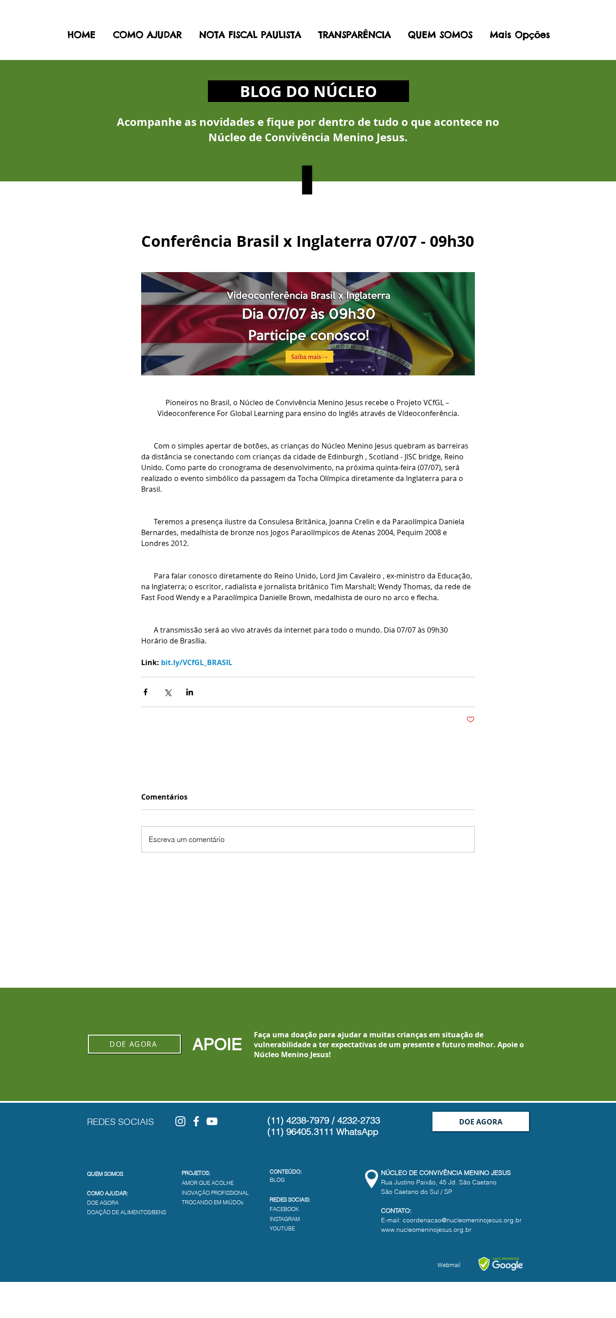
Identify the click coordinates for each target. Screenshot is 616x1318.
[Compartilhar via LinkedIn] (189, 692)
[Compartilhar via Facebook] (145, 692)
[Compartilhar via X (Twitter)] (167, 692)
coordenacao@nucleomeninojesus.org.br (462, 1220)
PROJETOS (195, 1173)
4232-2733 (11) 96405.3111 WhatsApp (323, 1126)
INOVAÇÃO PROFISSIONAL (215, 1192)
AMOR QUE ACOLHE (208, 1182)
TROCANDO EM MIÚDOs (213, 1202)
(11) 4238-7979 (298, 1120)
